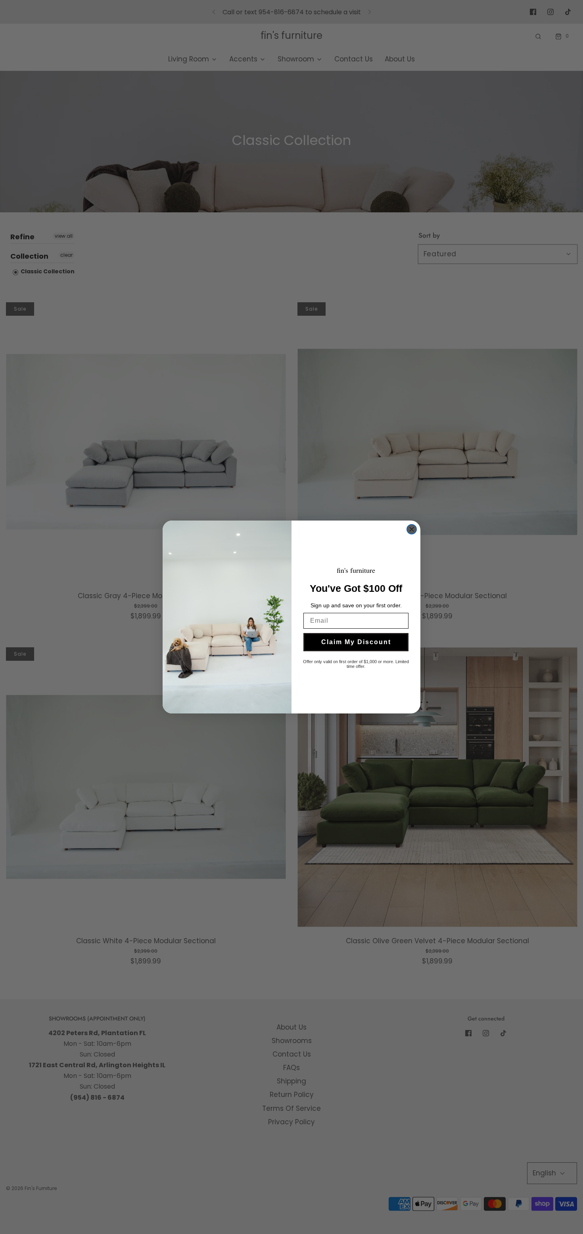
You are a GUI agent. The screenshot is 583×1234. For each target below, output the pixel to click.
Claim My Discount (356, 642)
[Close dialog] (411, 529)
